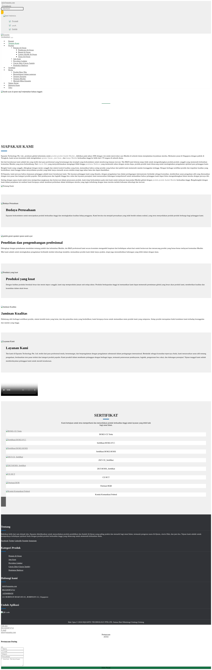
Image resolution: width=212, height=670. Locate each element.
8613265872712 (8, 590)
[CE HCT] (10, 474)
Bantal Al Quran (24, 52)
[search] (2, 12)
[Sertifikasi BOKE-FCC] (16, 440)
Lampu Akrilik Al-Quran (27, 54)
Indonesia (12, 16)
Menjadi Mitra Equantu (22, 81)
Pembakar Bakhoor (20, 65)
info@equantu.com (8, 3)
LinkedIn (18, 541)
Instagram (33, 541)
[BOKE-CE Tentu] (14, 431)
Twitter (11, 541)
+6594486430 (6, 6)
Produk (11, 46)
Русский (15, 21)
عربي (14, 25)
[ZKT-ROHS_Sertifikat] (16, 465)
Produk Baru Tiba (20, 72)
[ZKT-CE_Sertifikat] (14, 457)
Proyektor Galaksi (20, 61)
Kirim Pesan (106, 668)
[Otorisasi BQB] (13, 483)
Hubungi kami (14, 85)
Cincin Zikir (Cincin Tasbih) (24, 63)
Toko (10, 88)
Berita (10, 70)
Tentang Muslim (19, 79)
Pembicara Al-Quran (26, 50)
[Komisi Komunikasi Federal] (18, 491)
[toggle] (12, 37)
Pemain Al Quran (19, 48)
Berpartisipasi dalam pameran (24, 74)
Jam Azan (17, 59)
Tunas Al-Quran (24, 57)
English (14, 29)
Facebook (4, 541)
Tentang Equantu (19, 76)
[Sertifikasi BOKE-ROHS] (17, 448)
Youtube (25, 541)
